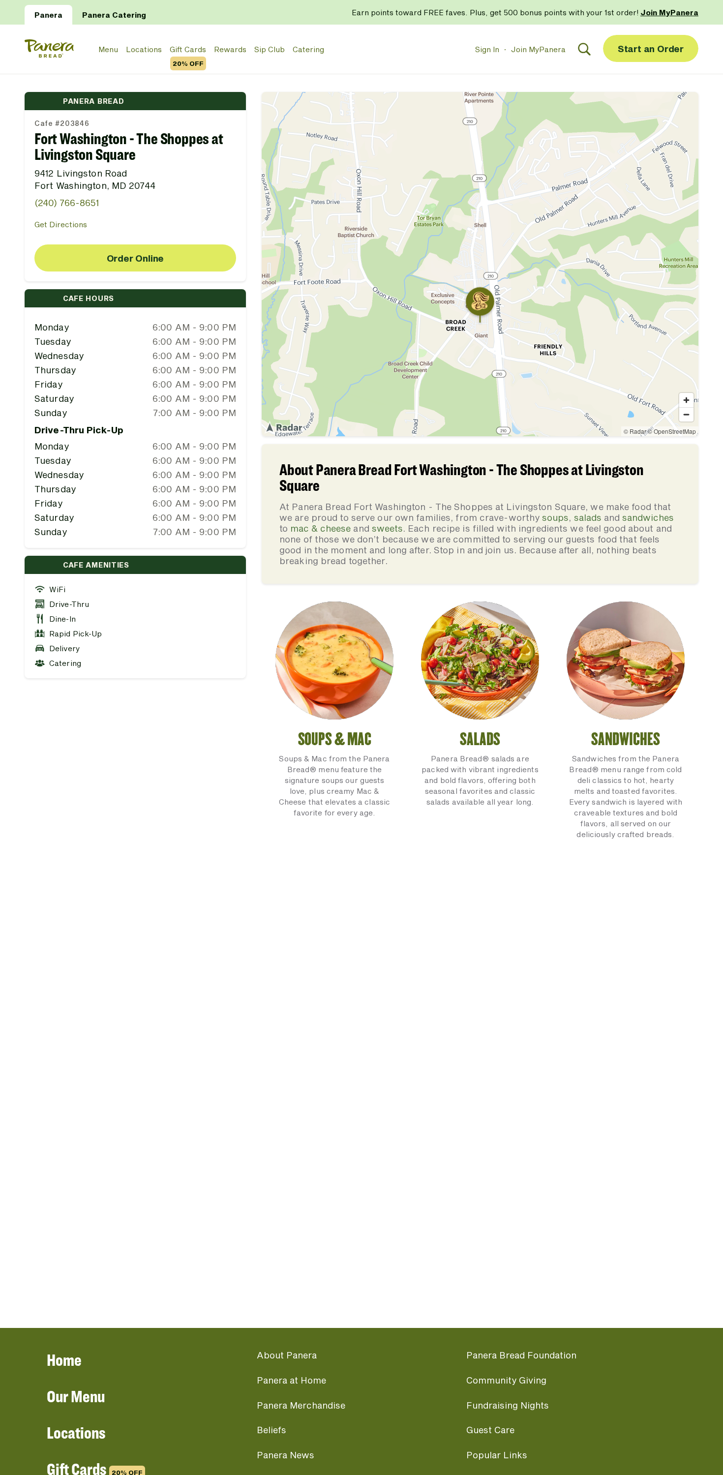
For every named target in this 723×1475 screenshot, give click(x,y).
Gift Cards (188, 50)
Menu (108, 49)
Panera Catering (114, 14)
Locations (144, 49)
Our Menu (76, 1396)
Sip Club (269, 49)
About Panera (287, 1355)
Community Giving (506, 1380)
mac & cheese (320, 528)
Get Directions (60, 224)
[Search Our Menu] (584, 49)
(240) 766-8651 (66, 202)
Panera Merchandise (301, 1405)
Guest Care (490, 1429)
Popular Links (496, 1454)
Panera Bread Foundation (521, 1355)
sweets (387, 528)
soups (555, 517)
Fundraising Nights (507, 1405)
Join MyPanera (538, 49)
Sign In (487, 49)
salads (588, 517)
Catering (308, 49)
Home (64, 1360)
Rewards (230, 49)
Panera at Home (291, 1380)
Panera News (285, 1454)
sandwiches (648, 517)
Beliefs (271, 1429)
